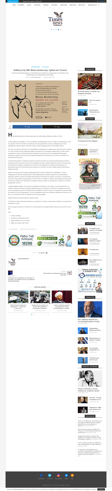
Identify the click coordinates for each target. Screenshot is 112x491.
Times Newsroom (36, 77)
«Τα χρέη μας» (94, 249)
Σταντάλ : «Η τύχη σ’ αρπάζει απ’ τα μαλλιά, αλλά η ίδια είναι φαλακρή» (95, 400)
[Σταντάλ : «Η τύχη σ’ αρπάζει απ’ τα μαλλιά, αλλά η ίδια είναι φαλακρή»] (83, 400)
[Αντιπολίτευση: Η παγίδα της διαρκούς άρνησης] (90, 81)
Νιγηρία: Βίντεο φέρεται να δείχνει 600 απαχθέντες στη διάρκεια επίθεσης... (40, 306)
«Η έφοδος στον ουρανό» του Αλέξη (95, 229)
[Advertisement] (56, 49)
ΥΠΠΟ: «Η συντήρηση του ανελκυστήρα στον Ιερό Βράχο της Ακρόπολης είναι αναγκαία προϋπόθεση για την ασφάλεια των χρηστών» (90, 423)
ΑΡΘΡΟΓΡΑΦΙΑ (63, 5)
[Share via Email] (46, 253)
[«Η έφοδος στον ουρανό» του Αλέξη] (83, 231)
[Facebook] (95, 1)
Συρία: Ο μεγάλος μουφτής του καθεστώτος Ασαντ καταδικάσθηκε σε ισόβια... (62, 306)
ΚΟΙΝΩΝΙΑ (45, 5)
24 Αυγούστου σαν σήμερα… (88, 141)
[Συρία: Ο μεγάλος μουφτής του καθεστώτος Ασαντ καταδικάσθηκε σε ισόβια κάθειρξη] (62, 297)
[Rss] (104, 1)
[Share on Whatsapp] (45, 253)
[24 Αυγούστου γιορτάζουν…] (83, 152)
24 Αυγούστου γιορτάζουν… (93, 150)
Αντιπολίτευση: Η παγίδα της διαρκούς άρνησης (89, 92)
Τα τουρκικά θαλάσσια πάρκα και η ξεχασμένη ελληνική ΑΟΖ (95, 241)
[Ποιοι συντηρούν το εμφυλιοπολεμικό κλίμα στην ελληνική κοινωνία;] (83, 102)
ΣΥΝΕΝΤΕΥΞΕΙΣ (72, 5)
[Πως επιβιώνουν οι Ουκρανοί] (83, 262)
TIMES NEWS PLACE (92, 5)
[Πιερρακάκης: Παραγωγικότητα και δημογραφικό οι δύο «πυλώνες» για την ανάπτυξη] (83, 330)
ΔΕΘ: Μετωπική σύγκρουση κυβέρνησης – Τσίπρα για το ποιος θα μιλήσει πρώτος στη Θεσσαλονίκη (89, 430)
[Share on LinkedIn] (43, 253)
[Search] (99, 5)
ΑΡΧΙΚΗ (14, 5)
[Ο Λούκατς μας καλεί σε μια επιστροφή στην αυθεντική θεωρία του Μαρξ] (83, 360)
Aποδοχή (101, 489)
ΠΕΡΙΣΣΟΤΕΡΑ (81, 5)
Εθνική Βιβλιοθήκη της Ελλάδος (28, 229)
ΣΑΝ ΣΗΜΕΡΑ (21, 5)
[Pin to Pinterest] (41, 253)
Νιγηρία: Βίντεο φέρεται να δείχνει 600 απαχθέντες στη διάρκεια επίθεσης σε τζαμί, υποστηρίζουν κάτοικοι (89, 437)
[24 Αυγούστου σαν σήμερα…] (90, 131)
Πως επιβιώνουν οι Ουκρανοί (95, 261)
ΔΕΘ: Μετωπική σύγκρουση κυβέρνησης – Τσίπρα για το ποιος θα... (18, 306)
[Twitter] (97, 1)
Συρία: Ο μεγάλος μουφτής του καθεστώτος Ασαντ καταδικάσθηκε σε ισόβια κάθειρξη (89, 443)
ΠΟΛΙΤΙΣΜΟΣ (37, 5)
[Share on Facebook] (38, 253)
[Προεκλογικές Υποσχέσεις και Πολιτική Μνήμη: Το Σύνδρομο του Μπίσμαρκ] (83, 112)
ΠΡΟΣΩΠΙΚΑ (54, 5)
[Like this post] (36, 253)
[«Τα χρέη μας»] (83, 252)
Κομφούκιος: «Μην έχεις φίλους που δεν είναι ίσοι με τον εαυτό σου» (95, 410)
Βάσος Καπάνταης (13, 229)
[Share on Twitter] (40, 253)
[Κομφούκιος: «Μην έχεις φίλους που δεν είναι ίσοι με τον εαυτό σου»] (83, 410)
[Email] (102, 1)
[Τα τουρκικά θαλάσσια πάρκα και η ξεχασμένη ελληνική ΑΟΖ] (83, 241)
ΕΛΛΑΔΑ (29, 5)
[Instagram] (99, 1)
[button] (20, 1)
